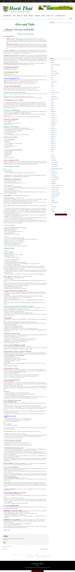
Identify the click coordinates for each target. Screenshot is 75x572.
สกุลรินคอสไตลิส (54, 164)
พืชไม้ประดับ (37, 15)
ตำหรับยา (20, 1)
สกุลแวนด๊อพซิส (54, 172)
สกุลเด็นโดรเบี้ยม (54, 166)
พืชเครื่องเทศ (53, 124)
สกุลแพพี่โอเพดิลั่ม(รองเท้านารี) (57, 168)
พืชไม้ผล (25, 15)
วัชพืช (52, 151)
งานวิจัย (10, 1)
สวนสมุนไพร (15, 1)
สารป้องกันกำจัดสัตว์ (55, 189)
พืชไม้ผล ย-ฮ (53, 147)
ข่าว (7, 1)
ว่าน (52, 153)
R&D (52, 77)
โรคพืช (52, 208)
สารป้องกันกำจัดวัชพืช (55, 187)
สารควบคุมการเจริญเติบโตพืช (56, 185)
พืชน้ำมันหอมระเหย (54, 98)
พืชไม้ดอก (31, 15)
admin (5, 31)
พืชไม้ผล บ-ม (53, 145)
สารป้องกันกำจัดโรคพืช (55, 194)
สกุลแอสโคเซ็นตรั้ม (54, 177)
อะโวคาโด (5, 549)
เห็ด (52, 204)
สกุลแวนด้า (53, 170)
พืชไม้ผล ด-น (53, 143)
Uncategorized (54, 81)
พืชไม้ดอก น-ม (54, 132)
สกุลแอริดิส (53, 175)
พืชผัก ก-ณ (53, 103)
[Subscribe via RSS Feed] (4, 542)
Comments (70, 1)
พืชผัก (14, 15)
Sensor (52, 79)
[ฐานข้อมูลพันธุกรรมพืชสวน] (18, 12)
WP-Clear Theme (47, 567)
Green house (53, 71)
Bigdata (52, 62)
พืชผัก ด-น (53, 105)
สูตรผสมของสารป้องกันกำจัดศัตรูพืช (43, 1)
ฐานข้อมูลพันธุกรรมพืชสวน (37, 563)
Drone (52, 66)
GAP (52, 15)
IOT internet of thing (55, 73)
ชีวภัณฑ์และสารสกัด (55, 92)
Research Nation (33, 1)
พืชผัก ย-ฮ (53, 109)
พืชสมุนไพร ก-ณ (54, 115)
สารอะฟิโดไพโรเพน (44, 549)
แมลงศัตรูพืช (53, 206)
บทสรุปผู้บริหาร (54, 96)
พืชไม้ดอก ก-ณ (54, 128)
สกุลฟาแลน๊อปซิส (54, 162)
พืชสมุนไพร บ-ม (54, 119)
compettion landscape (55, 64)
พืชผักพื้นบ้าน (53, 111)
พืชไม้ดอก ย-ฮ (53, 134)
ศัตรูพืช (43, 15)
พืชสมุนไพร (19, 15)
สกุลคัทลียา (53, 158)
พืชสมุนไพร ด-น (54, 117)
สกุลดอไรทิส (53, 160)
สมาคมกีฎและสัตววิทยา (60, 15)
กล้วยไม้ (52, 86)
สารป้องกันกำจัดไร (54, 196)
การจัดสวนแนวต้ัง (27, 1)
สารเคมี (48, 15)
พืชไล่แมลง (53, 149)
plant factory (53, 75)
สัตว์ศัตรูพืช (53, 183)
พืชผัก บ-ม (53, 107)
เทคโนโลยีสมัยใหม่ (7, 15)
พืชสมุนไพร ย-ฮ (54, 122)
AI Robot (52, 60)
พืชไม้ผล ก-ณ (53, 141)
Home (4, 1)
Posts (65, 1)
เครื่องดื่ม (52, 200)
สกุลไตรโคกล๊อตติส (54, 179)
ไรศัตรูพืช (53, 211)
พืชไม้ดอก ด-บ (54, 130)
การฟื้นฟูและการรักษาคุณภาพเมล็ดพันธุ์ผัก (19, 29)
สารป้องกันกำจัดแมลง (55, 191)
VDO (52, 83)
